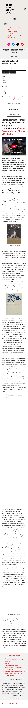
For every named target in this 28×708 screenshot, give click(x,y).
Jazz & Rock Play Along (12, 703)
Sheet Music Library (14, 655)
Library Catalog (14, 99)
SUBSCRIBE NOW (14, 114)
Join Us (7, 663)
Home (3, 703)
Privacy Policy (9, 669)
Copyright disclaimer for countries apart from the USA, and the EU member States (15, 673)
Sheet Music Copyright (11, 665)
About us (7, 661)
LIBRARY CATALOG (14, 109)
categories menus (16, 97)
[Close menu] (5, 24)
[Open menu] (14, 19)
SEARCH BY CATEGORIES (14, 103)
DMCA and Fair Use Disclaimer (13, 667)
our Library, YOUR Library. (14, 132)
